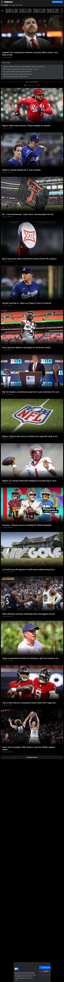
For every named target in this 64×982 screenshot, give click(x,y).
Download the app (57, 1)
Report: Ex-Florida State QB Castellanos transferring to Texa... (30, 481)
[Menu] (2, 2)
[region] (32, 972)
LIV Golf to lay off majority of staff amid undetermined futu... (29, 569)
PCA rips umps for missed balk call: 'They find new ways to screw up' (21, 69)
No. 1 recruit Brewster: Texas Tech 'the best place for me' (28, 214)
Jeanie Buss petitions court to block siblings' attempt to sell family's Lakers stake (23, 66)
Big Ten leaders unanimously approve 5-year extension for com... (31, 392)
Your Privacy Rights (46, 975)
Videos (38, 85)
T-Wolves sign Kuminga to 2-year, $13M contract (15, 76)
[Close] (48, 963)
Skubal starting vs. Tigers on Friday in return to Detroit (26, 303)
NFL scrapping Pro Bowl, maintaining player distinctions (17, 71)
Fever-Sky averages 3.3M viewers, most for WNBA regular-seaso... (29, 748)
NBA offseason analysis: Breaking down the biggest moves (28, 614)
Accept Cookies (46, 967)
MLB (20, 5)
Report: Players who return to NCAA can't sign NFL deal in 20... (30, 436)
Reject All (46, 971)
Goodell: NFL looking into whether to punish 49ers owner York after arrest (30, 53)
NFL (11, 5)
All (25, 85)
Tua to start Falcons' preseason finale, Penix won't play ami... (29, 703)
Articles (31, 85)
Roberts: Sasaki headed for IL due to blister (21, 170)
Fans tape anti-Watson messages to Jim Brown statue (26, 347)
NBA (14, 5)
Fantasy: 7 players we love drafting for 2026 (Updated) (27, 525)
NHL (17, 5)
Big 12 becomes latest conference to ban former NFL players (29, 259)
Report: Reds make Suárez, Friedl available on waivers (26, 125)
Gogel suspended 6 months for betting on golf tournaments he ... (31, 658)
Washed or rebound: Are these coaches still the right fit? (17, 74)
